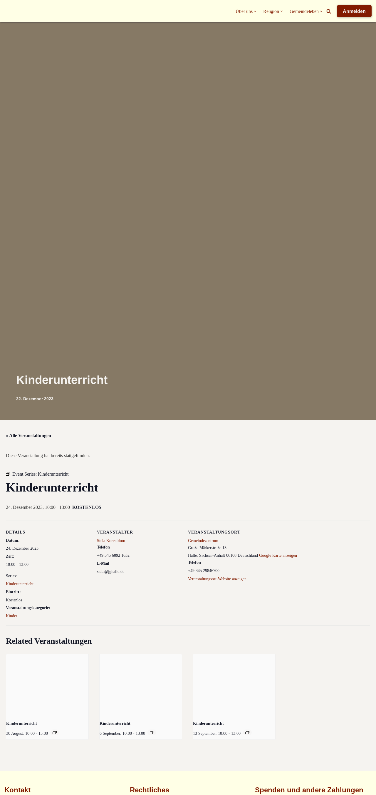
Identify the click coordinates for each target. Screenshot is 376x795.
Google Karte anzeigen (278, 555)
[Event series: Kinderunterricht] (55, 732)
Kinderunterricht (19, 584)
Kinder (11, 616)
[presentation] (47, 685)
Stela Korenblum (111, 541)
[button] (255, 11)
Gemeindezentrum (203, 541)
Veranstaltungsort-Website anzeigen (217, 579)
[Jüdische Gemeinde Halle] (16, 11)
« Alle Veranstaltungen (28, 435)
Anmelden (354, 11)
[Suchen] (328, 11)
